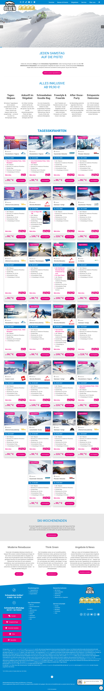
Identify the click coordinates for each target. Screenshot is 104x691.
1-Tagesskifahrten (33, 590)
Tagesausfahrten (7, 658)
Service (83, 2)
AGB (30, 619)
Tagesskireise (71, 665)
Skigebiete (74, 2)
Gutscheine (57, 607)
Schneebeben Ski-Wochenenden (93, 658)
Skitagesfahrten (13, 663)
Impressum (32, 615)
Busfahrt (14, 658)
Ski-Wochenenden (52, 535)
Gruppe (10, 665)
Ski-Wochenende (70, 655)
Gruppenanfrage (13, 622)
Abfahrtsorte (58, 593)
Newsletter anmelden (85, 572)
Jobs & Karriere (33, 610)
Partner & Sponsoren (34, 606)
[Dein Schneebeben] (10, 10)
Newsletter (13, 640)
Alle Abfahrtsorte (52, 574)
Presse (31, 613)
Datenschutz (32, 617)
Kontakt (13, 616)
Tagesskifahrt (97, 650)
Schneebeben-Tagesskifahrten (17, 649)
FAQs (13, 634)
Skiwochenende (17, 652)
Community (57, 611)
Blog (30, 608)
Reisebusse (5, 650)
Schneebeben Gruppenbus (47, 665)
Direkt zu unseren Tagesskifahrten (52, 72)
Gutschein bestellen (13, 628)
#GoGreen (31, 612)
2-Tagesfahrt (56, 660)
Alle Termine (19, 574)
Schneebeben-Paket (89, 657)
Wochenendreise (38, 660)
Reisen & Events (62, 2)
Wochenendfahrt (86, 665)
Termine (51, 2)
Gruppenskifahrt (33, 593)
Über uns (92, 2)
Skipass (19, 658)
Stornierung (57, 595)
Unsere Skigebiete (59, 592)
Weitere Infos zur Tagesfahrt (61, 597)
